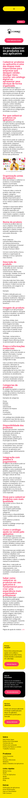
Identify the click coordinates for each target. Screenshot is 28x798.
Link (23, 635)
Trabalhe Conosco (9, 754)
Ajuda (5, 778)
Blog (4, 786)
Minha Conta (7, 776)
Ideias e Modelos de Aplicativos (13, 769)
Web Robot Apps (8, 745)
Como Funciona (8, 762)
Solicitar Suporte (11, 669)
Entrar (21, 21)
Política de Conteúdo (10, 750)
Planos (5, 763)
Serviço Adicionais (12, 727)
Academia (6, 784)
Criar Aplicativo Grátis (14, 44)
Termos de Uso (8, 749)
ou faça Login (14, 48)
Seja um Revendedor (9, 797)
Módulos (6, 767)
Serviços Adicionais (9, 765)
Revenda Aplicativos (12, 697)
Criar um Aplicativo (9, 780)
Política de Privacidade (10, 747)
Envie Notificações (9, 795)
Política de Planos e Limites (12, 752)
